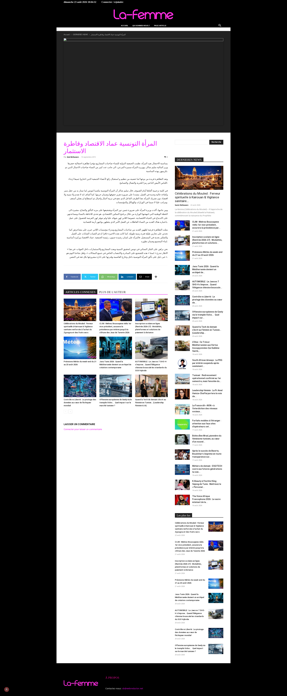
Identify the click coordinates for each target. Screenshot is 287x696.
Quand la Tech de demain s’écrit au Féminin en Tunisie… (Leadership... (206, 330)
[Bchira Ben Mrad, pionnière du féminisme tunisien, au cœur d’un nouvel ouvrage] (182, 439)
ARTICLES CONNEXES (80, 292)
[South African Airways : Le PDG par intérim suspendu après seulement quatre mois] (182, 364)
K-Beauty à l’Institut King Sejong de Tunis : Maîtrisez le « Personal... (206, 484)
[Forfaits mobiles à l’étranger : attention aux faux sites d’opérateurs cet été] (182, 424)
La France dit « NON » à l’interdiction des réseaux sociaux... (204, 408)
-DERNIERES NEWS (80, 34)
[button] (219, 25)
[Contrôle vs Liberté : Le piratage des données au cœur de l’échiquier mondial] (80, 386)
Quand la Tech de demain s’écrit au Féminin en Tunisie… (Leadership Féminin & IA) (150, 402)
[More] (156, 277)
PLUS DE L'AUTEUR (112, 292)
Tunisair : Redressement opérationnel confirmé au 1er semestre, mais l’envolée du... (206, 378)
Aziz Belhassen (73, 157)
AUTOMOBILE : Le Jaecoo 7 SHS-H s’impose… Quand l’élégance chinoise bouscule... (207, 284)
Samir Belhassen (181, 205)
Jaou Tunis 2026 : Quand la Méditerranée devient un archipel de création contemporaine (115, 364)
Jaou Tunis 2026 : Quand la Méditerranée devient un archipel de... (205, 269)
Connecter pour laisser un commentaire (83, 429)
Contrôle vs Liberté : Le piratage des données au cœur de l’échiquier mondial (80, 402)
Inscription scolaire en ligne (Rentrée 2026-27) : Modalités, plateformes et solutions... (207, 240)
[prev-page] (65, 411)
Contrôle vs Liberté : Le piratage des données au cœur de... (207, 299)
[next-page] (70, 411)
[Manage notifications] (6, 689)
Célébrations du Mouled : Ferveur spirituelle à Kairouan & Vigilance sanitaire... (197, 197)
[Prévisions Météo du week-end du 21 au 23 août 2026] (80, 348)
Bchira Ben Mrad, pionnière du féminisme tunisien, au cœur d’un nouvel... (206, 439)
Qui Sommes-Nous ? (141, 25)
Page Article (160, 25)
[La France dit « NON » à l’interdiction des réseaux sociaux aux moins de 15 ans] (182, 409)
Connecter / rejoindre (112, 2)
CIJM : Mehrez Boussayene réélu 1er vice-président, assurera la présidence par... (206, 225)
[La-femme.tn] (143, 14)
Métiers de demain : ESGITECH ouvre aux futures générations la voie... (207, 469)
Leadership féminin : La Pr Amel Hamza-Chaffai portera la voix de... (207, 393)
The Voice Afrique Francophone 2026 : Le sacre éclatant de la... (206, 499)
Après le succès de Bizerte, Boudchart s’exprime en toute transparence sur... (206, 454)
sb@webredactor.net (132, 688)
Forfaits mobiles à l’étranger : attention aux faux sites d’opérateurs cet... (206, 423)
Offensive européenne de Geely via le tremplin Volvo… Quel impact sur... (207, 315)
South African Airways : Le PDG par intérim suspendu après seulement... (207, 363)
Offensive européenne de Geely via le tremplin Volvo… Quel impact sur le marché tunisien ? (115, 402)
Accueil (124, 25)
